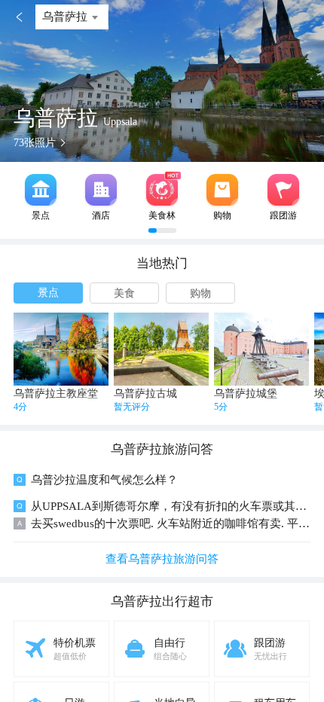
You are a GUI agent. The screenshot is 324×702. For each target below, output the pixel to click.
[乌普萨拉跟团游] (283, 190)
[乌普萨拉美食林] (162, 190)
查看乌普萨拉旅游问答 (162, 559)
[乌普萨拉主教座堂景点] (61, 349)
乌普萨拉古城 (145, 393)
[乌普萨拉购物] (222, 190)
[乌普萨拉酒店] (101, 190)
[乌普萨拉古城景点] (161, 349)
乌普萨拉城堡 (245, 393)
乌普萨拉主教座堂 (56, 393)
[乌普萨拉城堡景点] (261, 349)
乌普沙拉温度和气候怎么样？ (104, 480)
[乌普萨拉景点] (41, 190)
